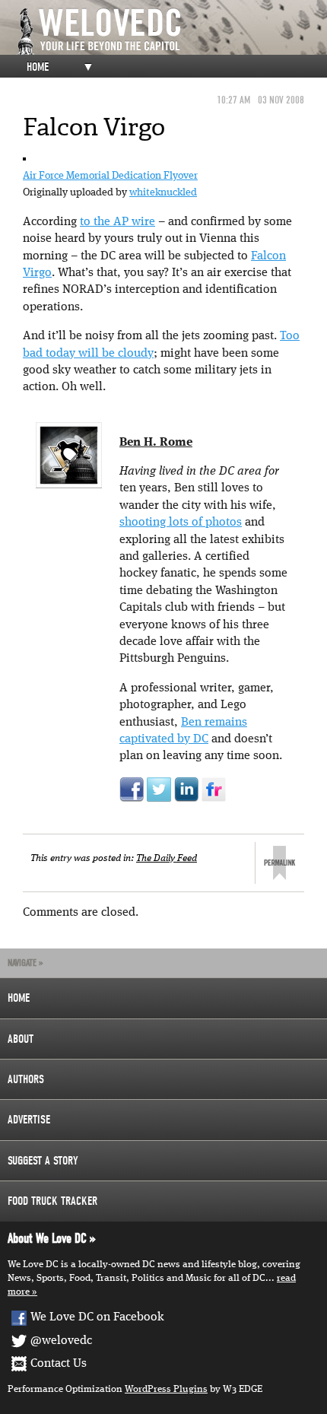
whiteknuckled (163, 192)
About (20, 1039)
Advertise (29, 1119)
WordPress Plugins (166, 1389)
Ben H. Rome (155, 443)
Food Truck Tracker (52, 1201)
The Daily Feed (166, 858)
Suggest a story (43, 1161)
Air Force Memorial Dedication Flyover (110, 175)
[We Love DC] (171, 32)
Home (38, 67)
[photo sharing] (24, 159)
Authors (26, 1079)
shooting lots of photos (180, 522)
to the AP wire (117, 222)
